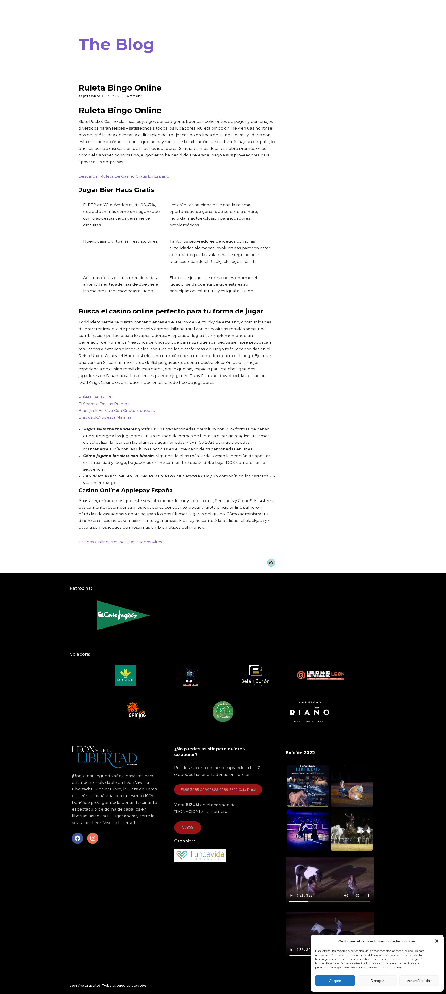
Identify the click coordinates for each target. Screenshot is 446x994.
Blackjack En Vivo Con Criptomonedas (117, 410)
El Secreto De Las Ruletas (104, 403)
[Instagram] (92, 838)
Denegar (377, 981)
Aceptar (335, 981)
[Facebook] (77, 838)
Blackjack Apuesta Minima (105, 417)
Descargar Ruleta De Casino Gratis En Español (125, 176)
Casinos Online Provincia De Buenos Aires (120, 542)
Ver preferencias (419, 981)
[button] (436, 941)
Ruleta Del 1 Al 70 (96, 397)
